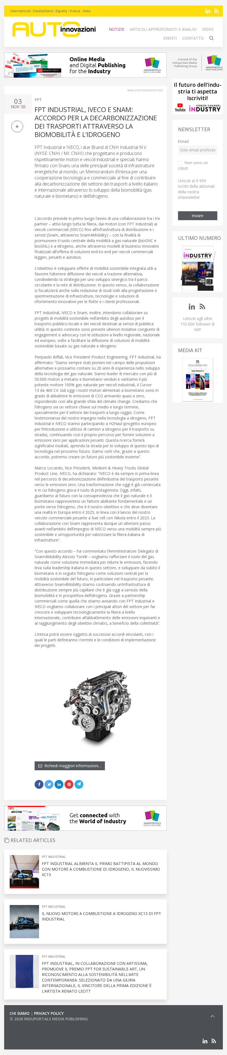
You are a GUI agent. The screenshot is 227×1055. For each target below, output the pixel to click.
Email (183, 141)
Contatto (193, 38)
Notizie (116, 29)
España (61, 11)
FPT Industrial (54, 857)
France (75, 11)
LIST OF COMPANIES (28, 1024)
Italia (87, 11)
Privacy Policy (49, 1013)
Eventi (170, 38)
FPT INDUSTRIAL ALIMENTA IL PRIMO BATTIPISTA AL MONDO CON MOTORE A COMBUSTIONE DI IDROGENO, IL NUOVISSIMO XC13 (101, 869)
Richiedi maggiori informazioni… (71, 765)
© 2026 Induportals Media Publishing (49, 1018)
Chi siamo (20, 1013)
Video (208, 29)
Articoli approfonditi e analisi (163, 29)
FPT (38, 99)
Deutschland (43, 11)
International (20, 11)
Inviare (197, 215)
